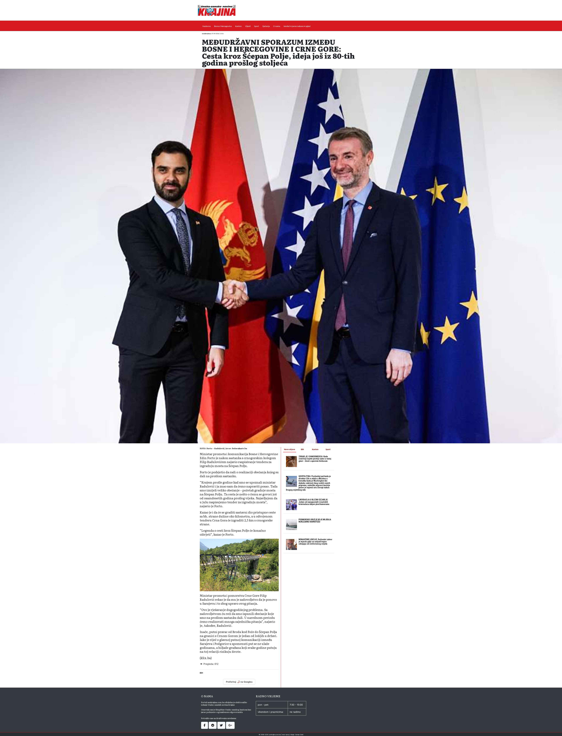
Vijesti (248, 26)
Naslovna (206, 26)
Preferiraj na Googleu (239, 681)
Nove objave (289, 449)
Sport (256, 26)
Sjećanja (266, 26)
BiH (201, 673)
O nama (276, 26)
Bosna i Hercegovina (223, 26)
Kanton (238, 26)
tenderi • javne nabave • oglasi (297, 26)
